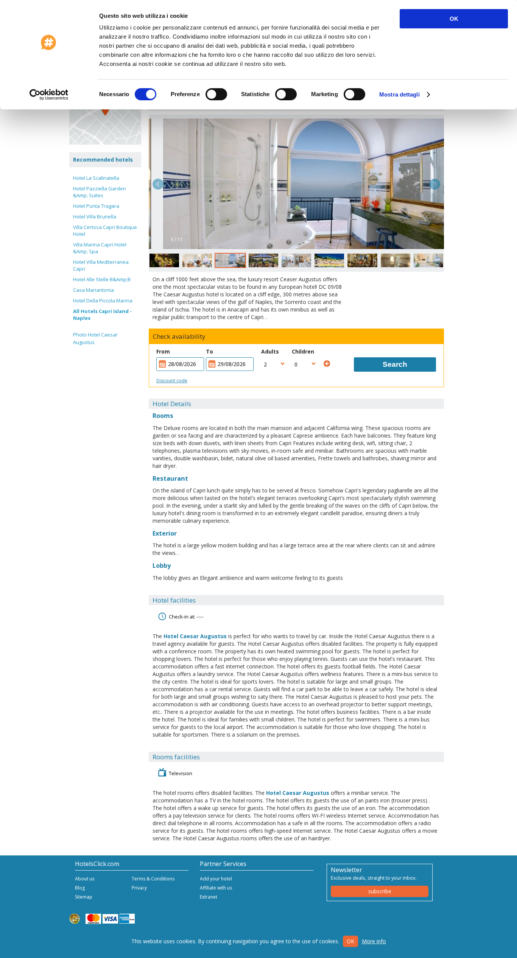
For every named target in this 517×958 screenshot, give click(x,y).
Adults (270, 351)
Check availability (179, 336)
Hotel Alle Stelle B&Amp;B (102, 279)
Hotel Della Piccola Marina (102, 300)
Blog (80, 888)
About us (84, 878)
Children (303, 351)
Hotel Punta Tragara (96, 206)
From (163, 351)
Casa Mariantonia (93, 290)
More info (374, 941)
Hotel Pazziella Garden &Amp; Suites (99, 192)
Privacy (139, 888)
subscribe (379, 891)
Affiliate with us (216, 888)
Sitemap (83, 897)
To (209, 351)
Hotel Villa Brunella (94, 216)
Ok (350, 941)
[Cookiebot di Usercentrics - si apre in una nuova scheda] (49, 94)
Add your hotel (216, 878)
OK (454, 19)
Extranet (208, 897)
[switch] (216, 94)
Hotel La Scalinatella (96, 177)
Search (395, 364)
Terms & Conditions (153, 878)
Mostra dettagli (399, 94)
